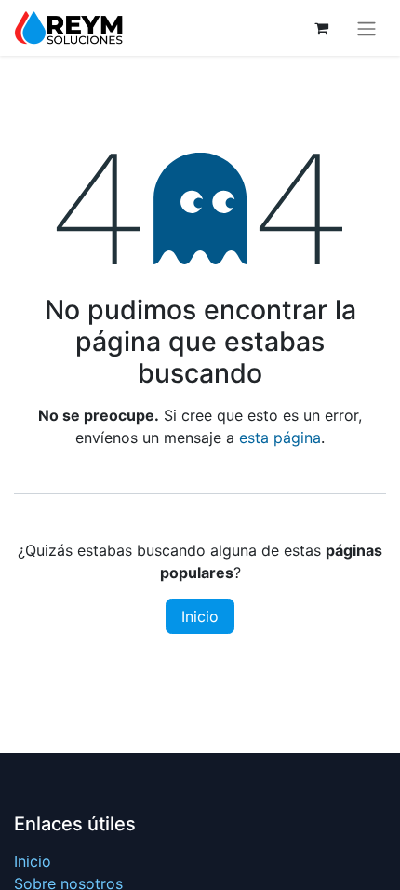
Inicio (200, 616)
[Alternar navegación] (366, 27)
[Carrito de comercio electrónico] (321, 28)
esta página (280, 437)
